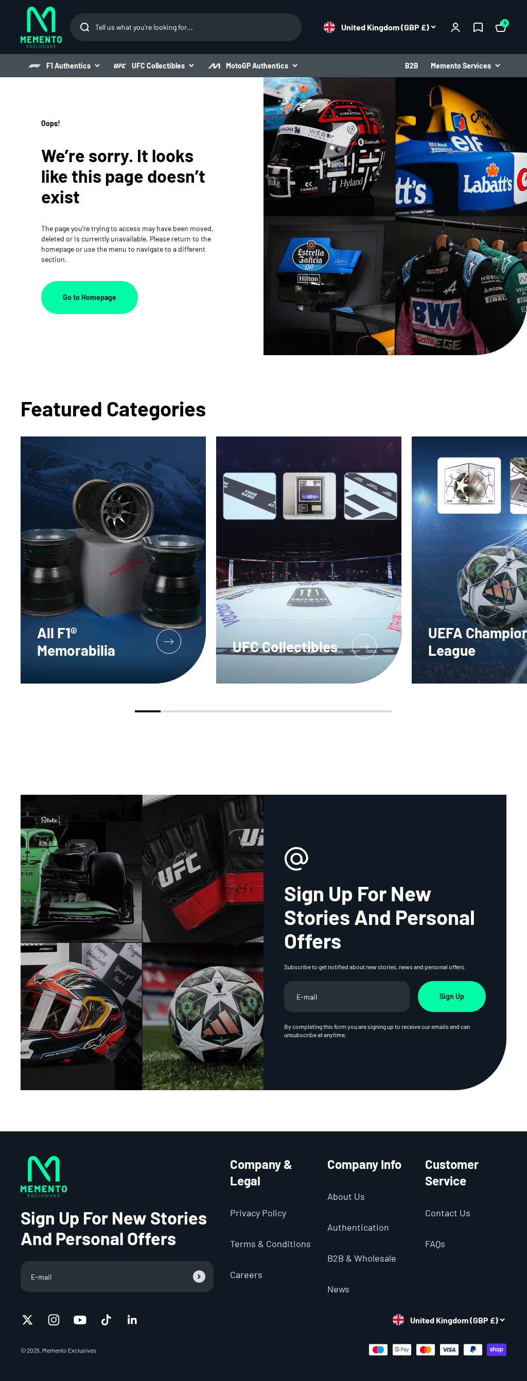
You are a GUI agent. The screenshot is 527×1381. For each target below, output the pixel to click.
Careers (246, 1274)
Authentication (358, 1227)
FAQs (435, 1243)
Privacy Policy (258, 1212)
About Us (346, 1196)
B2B (411, 65)
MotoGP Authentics (257, 65)
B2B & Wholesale (361, 1258)
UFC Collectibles (158, 65)
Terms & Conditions (270, 1243)
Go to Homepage (89, 297)
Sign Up (452, 996)
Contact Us (447, 1212)
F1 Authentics (68, 65)
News (338, 1289)
